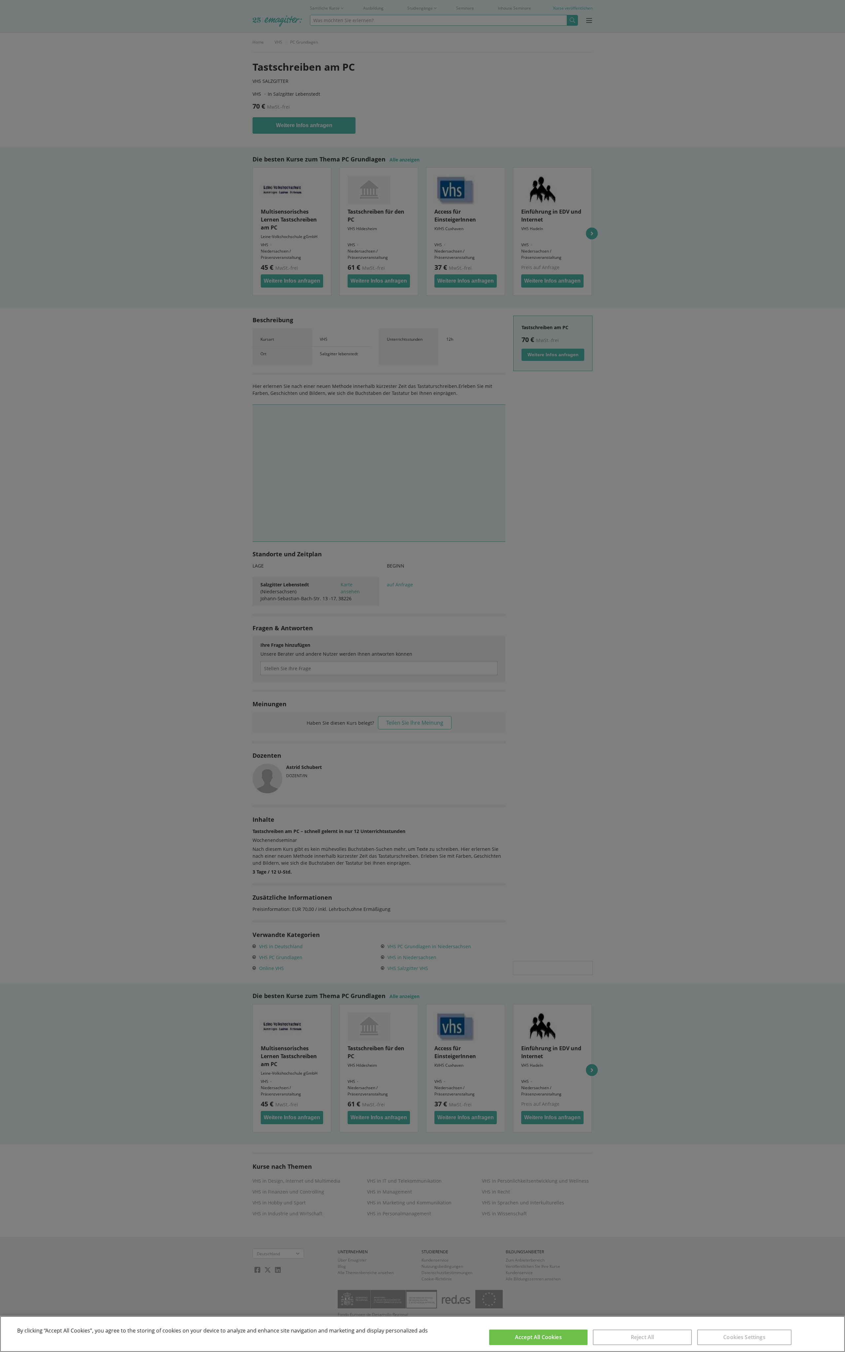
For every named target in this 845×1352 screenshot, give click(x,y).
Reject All (642, 1337)
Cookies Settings (744, 1337)
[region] (422, 1334)
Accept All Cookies (538, 1337)
